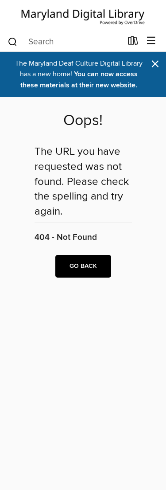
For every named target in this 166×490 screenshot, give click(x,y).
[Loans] (133, 42)
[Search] (13, 41)
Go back (83, 266)
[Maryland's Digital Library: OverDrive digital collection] (83, 15)
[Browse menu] (151, 41)
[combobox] (64, 41)
